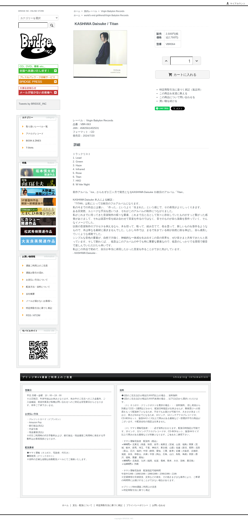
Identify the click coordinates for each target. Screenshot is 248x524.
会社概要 (30, 294)
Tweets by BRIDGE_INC (32, 103)
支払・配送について (82, 505)
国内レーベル (90, 11)
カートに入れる (185, 74)
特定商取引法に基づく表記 (39, 308)
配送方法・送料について (38, 287)
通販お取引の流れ (34, 272)
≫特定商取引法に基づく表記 (135, 490)
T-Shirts (29, 148)
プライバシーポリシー (137, 505)
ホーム (77, 11)
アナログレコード (34, 133)
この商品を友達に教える (173, 93)
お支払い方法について (37, 279)
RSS (28, 315)
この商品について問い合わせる (177, 97)
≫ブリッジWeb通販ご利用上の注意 (138, 487)
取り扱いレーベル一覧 (37, 126)
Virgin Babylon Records (112, 11)
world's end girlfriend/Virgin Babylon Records (106, 15)
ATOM (36, 315)
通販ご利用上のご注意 (37, 265)
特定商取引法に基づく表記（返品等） (181, 89)
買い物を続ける (168, 101)
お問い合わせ (158, 505)
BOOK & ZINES (33, 140)
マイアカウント (237, 3)
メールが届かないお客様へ (39, 301)
